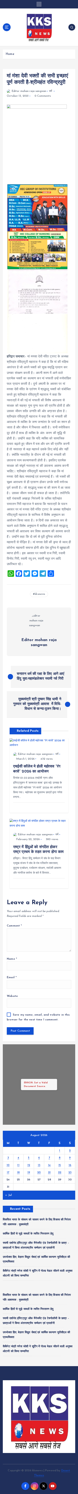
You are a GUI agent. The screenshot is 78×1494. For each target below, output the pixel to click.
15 (59, 1165)
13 (39, 1165)
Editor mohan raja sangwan (29, 91)
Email (12, 977)
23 (70, 1172)
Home (10, 54)
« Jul (8, 1195)
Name (12, 958)
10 (8, 1165)
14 (49, 1165)
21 (49, 1172)
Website (12, 996)
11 (18, 1165)
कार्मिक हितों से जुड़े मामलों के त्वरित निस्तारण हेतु (28, 1233)
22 (59, 1172)
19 (28, 1172)
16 (70, 1165)
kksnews (40, 594)
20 (39, 1172)
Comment (14, 925)
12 (28, 1165)
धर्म (50, 91)
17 (8, 1172)
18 (18, 1172)
